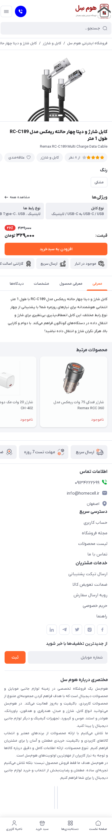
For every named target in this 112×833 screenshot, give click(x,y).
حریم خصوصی (95, 606)
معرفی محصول (70, 283)
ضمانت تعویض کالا (90, 584)
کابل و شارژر (52, 43)
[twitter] (77, 630)
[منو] (6, 11)
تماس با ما (97, 554)
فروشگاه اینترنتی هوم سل (87, 43)
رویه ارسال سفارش (90, 595)
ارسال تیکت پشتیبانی (87, 574)
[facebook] (102, 630)
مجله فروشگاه (94, 533)
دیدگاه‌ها (17, 283)
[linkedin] (52, 630)
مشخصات (41, 283)
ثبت (15, 657)
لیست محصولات (92, 544)
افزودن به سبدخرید (56, 249)
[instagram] (89, 630)
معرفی (97, 283)
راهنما (101, 616)
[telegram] (64, 630)
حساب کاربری (95, 522)
